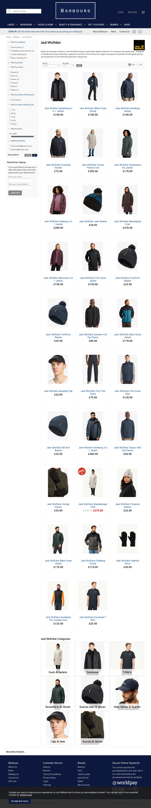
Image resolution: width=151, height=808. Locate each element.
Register (132, 12)
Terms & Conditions (52, 774)
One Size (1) (16, 100)
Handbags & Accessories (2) (22, 51)
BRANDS (114, 24)
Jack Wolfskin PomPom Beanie (127, 279)
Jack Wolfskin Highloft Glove (127, 562)
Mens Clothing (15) (19, 58)
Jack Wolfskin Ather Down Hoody (92, 110)
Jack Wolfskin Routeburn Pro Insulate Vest (58, 618)
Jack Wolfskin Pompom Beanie (127, 505)
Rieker (80, 781)
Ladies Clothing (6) (19, 54)
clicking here (26, 795)
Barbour (81, 767)
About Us (12, 767)
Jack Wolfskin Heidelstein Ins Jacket (127, 166)
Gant (80, 770)
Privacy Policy (49, 778)
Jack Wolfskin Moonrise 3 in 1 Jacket (58, 279)
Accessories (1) (17, 47)
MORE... (127, 24)
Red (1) (14, 86)
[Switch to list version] (137, 64)
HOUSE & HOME (45, 24)
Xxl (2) (14, 124)
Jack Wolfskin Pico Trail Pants (93, 392)
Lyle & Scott (83, 778)
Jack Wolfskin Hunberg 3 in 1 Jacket (58, 223)
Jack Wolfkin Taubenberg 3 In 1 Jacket (58, 110)
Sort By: (45, 63)
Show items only (21, 146)
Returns (46, 770)
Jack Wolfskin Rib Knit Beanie (58, 449)
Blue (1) (14, 76)
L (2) (13, 110)
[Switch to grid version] (129, 64)
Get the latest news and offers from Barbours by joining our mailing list (45, 31)
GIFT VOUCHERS (96, 24)
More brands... (84, 785)
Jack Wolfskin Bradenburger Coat (92, 505)
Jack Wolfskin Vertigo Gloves (58, 505)
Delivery (46, 767)
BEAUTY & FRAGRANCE (70, 24)
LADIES (11, 24)
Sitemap (47, 785)
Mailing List (13, 774)
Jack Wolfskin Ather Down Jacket (127, 336)
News (113, 31)
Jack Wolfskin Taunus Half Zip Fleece (127, 449)
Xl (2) (13, 120)
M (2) (13, 113)
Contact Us (124, 31)
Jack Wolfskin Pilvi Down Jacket (93, 279)
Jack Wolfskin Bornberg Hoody (127, 110)
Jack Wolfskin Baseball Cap (58, 391)
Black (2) (15, 72)
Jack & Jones (84, 774)
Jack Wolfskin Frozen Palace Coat (93, 166)
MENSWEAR (26, 24)
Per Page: (66, 63)
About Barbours (100, 31)
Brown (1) (15, 79)
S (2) (13, 117)
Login (120, 12)
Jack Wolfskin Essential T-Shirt (92, 618)
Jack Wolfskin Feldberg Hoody (93, 562)
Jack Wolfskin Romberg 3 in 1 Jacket (92, 449)
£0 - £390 (13, 134)
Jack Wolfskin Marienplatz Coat (127, 223)
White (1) (15, 90)
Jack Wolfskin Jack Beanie (93, 221)
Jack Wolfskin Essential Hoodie (58, 166)
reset (28, 155)
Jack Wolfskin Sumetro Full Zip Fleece (93, 336)
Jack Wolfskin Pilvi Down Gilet (127, 392)
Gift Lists (12, 781)
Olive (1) (14, 83)
